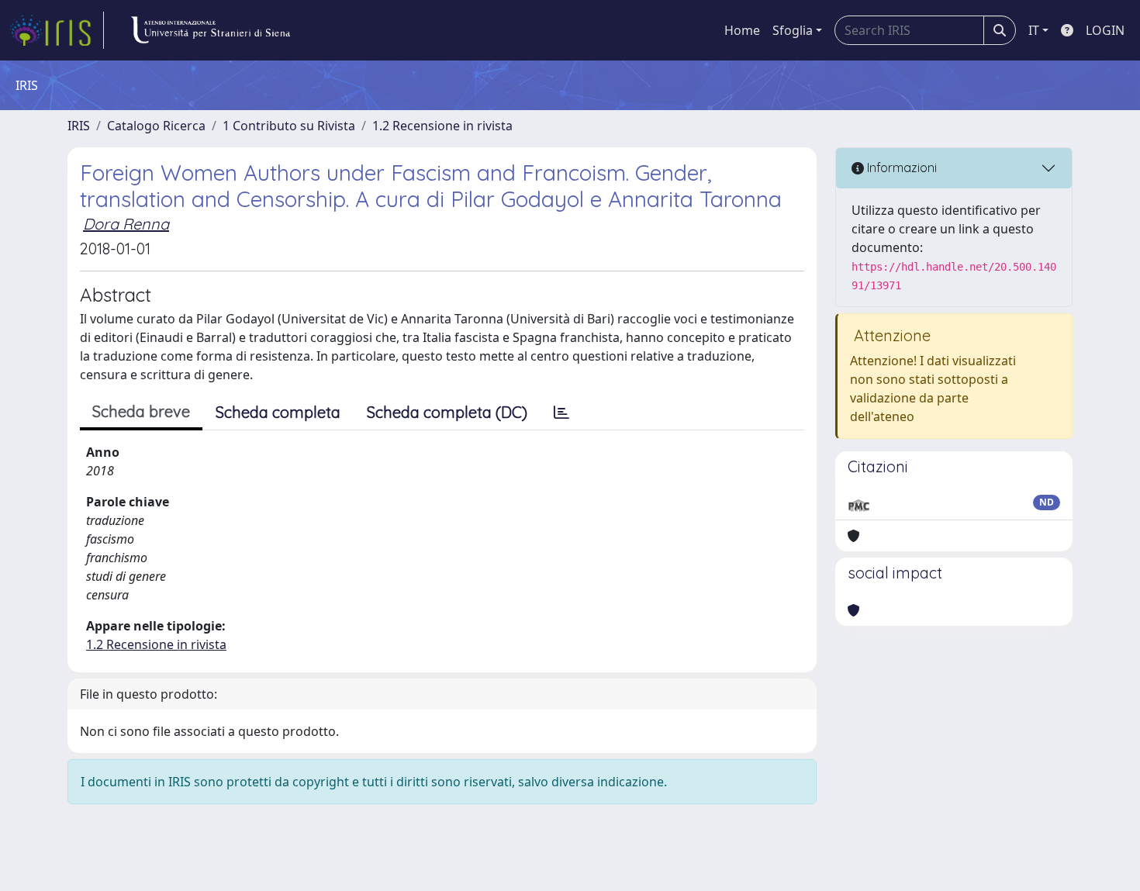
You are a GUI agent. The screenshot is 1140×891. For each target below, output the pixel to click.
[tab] (561, 412)
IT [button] (1033, 30)
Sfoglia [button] (792, 30)
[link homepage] (56, 30)
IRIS (78, 125)
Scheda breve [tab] (141, 411)
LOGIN (1105, 30)
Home (742, 30)
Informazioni (900, 167)
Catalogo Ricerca (156, 125)
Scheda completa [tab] (278, 412)
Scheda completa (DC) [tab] (447, 412)
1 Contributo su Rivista (289, 125)
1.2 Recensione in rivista (442, 125)
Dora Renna (126, 223)
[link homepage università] (210, 30)
